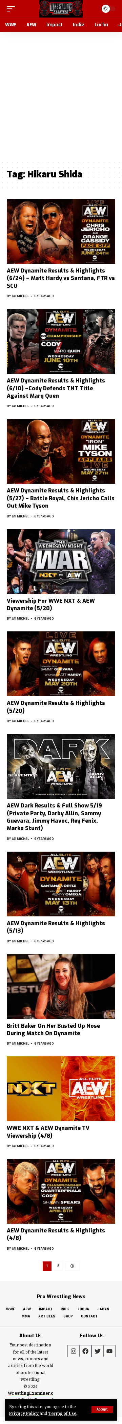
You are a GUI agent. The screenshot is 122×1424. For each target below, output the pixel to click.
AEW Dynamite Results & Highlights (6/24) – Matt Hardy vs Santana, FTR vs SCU (61, 278)
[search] (92, 8)
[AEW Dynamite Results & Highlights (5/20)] (61, 663)
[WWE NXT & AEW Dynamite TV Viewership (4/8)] (61, 1088)
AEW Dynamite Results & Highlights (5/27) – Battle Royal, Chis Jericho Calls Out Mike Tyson (61, 498)
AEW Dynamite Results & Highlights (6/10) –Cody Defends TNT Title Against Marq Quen (56, 388)
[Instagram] (73, 1351)
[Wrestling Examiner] (60, 9)
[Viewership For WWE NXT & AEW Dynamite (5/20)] (61, 561)
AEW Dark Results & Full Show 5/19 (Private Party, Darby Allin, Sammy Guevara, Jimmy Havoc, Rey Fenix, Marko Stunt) (54, 817)
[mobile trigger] (12, 8)
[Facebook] (85, 1351)
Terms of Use (62, 1413)
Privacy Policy (24, 1413)
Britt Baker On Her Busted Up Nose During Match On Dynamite (53, 1029)
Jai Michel (20, 295)
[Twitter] (98, 1351)
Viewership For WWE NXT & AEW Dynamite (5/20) (51, 604)
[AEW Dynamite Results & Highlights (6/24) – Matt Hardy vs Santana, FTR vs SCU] (61, 231)
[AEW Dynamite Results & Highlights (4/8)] (61, 1191)
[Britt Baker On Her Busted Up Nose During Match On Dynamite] (61, 986)
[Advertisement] (61, 96)
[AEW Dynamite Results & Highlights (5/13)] (61, 884)
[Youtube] (109, 1351)
